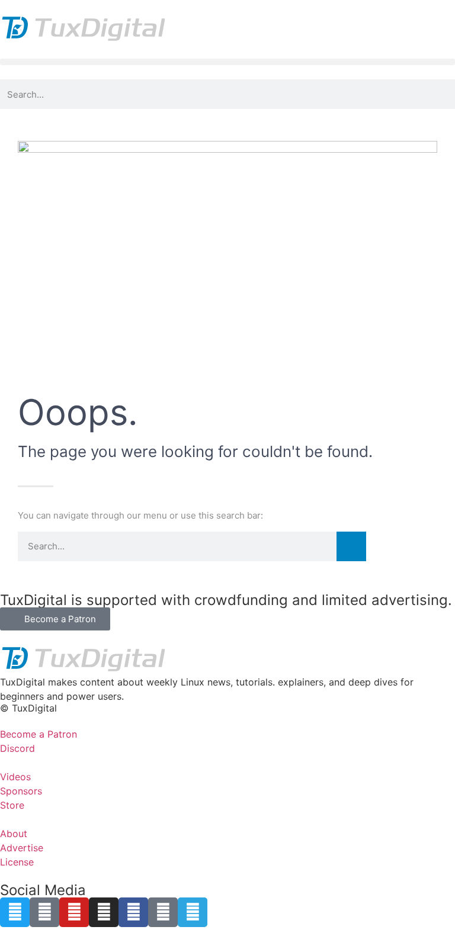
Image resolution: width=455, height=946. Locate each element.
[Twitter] (15, 912)
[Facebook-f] (133, 912)
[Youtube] (74, 912)
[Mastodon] (44, 912)
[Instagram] (103, 912)
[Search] (351, 546)
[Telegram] (192, 912)
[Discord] (163, 912)
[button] (227, 62)
